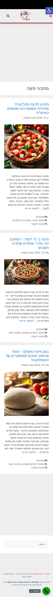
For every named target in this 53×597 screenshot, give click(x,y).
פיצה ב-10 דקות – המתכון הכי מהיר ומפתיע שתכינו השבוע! (29, 243)
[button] (49, 10)
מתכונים (40, 216)
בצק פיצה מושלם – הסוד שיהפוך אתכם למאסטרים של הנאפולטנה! (27, 355)
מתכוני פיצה (39, 220)
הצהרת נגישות (44, 582)
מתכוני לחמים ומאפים (33, 332)
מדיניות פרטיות (17, 585)
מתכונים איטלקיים (22, 220)
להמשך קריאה (32, 208)
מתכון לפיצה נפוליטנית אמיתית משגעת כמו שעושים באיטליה (28, 108)
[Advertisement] (26, 51)
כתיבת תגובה (38, 224)
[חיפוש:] (26, 544)
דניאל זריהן (29, 574)
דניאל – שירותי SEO (42, 574)
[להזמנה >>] (46, 591)
